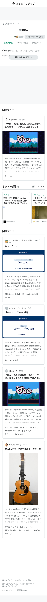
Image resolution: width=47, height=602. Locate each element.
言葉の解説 (8, 43)
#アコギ (8, 527)
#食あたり (34, 427)
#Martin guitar (11, 530)
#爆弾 (15, 427)
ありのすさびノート (16, 308)
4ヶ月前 (22, 120)
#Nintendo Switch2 (30, 294)
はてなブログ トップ (12, 24)
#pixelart (19, 434)
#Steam (8, 431)
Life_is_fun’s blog (15, 445)
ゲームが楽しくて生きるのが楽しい (21, 240)
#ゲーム (8, 176)
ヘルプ (22, 584)
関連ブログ (37, 43)
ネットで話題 (22, 43)
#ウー (7, 297)
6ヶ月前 (28, 308)
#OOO (37, 530)
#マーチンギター (26, 530)
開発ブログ (30, 584)
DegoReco (13, 120)
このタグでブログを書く (34, 37)
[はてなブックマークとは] (18, 186)
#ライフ (8, 533)
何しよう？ (13, 371)
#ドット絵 (9, 434)
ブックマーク (10, 194)
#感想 (15, 360)
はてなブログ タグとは (10, 584)
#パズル (8, 427)
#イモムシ (24, 427)
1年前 (21, 371)
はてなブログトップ (9, 586)
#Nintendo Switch (12, 294)
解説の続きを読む (22, 57)
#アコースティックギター (24, 527)
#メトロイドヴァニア (22, 431)
